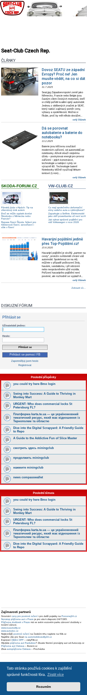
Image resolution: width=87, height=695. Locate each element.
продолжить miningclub (31, 457)
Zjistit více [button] (55, 675)
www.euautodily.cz (10, 628)
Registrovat (24, 365)
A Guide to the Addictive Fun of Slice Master (45, 438)
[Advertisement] (43, 30)
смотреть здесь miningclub (33, 448)
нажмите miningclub (28, 467)
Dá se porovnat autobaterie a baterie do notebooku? (62, 132)
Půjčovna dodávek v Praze (15, 622)
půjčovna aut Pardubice (23, 643)
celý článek (79, 119)
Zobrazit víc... (78, 288)
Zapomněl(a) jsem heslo (24, 360)
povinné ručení (21, 634)
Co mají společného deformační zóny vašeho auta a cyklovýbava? (66, 208)
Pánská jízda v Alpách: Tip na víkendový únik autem (17, 208)
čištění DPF (17, 640)
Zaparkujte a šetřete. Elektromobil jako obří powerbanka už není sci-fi (67, 214)
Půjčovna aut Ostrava (12, 646)
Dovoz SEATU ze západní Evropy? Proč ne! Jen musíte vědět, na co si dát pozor (63, 76)
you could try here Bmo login (34, 384)
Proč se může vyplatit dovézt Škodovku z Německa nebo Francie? (16, 216)
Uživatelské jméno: (14, 325)
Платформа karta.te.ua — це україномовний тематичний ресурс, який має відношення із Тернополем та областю (46, 417)
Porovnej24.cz (69, 616)
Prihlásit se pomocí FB (25, 354)
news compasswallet (28, 477)
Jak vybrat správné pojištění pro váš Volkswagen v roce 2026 (65, 220)
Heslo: (6, 336)
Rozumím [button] (43, 686)
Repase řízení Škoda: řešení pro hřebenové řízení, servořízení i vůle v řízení (18, 225)
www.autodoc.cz (9, 631)
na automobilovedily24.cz (38, 637)
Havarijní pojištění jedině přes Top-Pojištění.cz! (62, 241)
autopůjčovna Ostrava (19, 649)
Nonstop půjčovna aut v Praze (17, 619)
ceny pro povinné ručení (25, 616)
